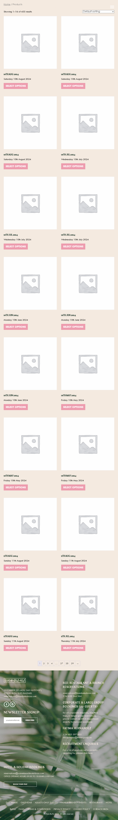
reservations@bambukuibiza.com (20, 696)
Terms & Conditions (39, 809)
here (90, 753)
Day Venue (12, 802)
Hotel (109, 802)
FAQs (21, 809)
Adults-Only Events (46, 802)
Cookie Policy (82, 809)
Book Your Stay (20, 784)
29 (72, 663)
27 (61, 663)
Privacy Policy (62, 809)
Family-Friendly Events (73, 802)
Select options (16, 86)
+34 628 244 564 (72, 696)
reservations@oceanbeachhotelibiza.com (24, 773)
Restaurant (96, 802)
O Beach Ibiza (100, 809)
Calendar (26, 802)
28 (67, 663)
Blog (13, 809)
